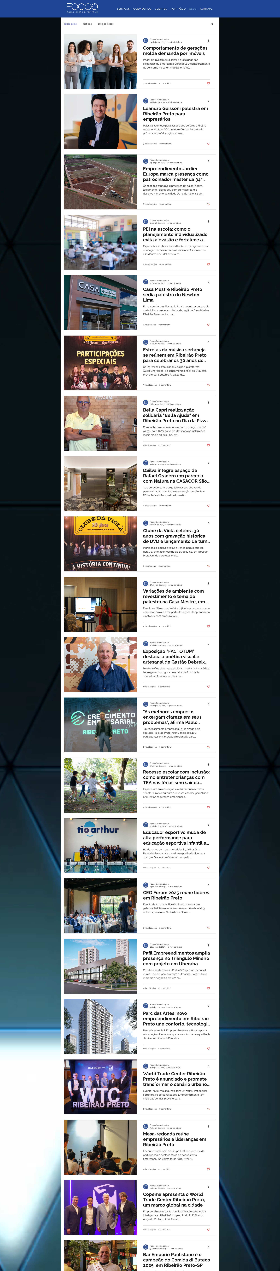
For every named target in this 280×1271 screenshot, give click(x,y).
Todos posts (70, 24)
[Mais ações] (210, 40)
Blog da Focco (106, 24)
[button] (212, 24)
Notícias (87, 24)
